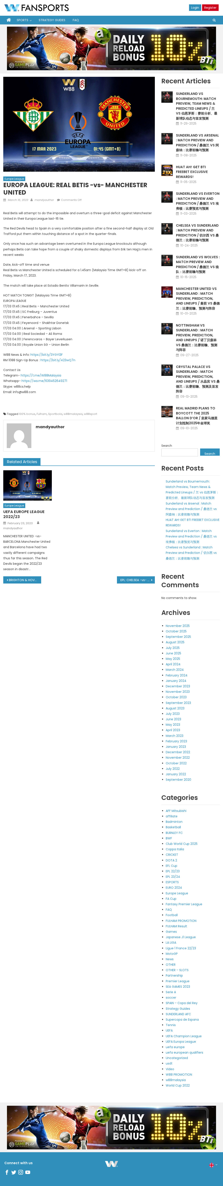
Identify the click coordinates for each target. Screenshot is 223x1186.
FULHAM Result (176, 926)
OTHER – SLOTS (177, 970)
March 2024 (175, 669)
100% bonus (27, 414)
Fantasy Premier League (184, 904)
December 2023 (178, 686)
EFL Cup (171, 866)
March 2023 (174, 736)
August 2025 (175, 642)
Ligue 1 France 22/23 (181, 948)
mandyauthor (44, 200)
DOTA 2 (171, 860)
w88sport (90, 414)
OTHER (171, 964)
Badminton (174, 822)
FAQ (76, 20)
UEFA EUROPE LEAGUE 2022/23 (24, 514)
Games (171, 931)
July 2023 (173, 714)
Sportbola (55, 414)
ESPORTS (172, 882)
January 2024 (176, 681)
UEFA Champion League (184, 1036)
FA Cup (171, 899)
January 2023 (176, 746)
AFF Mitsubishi (176, 811)
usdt (169, 1063)
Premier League (177, 981)
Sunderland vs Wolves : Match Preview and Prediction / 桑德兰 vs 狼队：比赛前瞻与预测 (198, 264)
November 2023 (178, 692)
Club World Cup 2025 (182, 844)
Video (170, 1069)
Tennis (171, 1025)
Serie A (171, 992)
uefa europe (175, 1047)
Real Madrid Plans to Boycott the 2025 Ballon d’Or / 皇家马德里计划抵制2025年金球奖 (197, 415)
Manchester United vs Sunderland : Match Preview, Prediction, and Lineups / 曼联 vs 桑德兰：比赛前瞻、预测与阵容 (198, 298)
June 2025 (173, 653)
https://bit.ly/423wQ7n (58, 360)
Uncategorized (177, 1058)
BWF (169, 838)
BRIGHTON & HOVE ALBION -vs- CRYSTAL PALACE (25, 580)
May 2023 (173, 724)
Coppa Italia (175, 849)
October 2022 (176, 763)
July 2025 (173, 648)
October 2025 (176, 631)
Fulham (42, 414)
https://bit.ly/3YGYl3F (46, 355)
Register (210, 7)
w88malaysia (73, 414)
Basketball (173, 827)
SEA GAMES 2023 (178, 986)
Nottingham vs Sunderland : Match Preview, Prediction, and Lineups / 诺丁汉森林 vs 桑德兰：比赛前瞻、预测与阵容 (196, 337)
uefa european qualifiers (184, 1052)
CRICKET (172, 854)
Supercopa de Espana (182, 1019)
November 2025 (178, 626)
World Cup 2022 (178, 1085)
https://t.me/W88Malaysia (41, 375)
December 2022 (178, 752)
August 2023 (175, 708)
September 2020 (178, 779)
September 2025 (178, 637)
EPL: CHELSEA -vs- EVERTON (137, 580)
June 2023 (173, 719)
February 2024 (177, 675)
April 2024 (173, 664)
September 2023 (178, 703)
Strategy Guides (52, 20)
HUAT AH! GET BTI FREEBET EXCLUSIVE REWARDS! (192, 172)
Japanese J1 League (181, 937)
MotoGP (172, 954)
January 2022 (176, 774)
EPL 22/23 (173, 871)
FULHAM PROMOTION (181, 921)
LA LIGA (171, 942)
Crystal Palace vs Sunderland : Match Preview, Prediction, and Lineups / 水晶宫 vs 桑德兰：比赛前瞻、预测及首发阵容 (198, 379)
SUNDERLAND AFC (178, 1014)
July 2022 (173, 769)
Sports (22, 20)
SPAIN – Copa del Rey (182, 1003)
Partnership (174, 975)
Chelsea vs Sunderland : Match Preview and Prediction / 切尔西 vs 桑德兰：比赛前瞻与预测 (197, 233)
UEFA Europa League (181, 1041)
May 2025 (173, 659)
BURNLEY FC (174, 833)
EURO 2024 (174, 887)
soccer (171, 997)
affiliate (171, 816)
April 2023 (173, 730)
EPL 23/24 (173, 877)
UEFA (169, 1030)
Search (166, 445)
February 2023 (176, 741)
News (170, 959)
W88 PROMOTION (179, 1074)
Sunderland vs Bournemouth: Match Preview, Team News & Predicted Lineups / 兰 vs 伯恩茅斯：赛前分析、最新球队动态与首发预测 (196, 106)
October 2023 (176, 697)
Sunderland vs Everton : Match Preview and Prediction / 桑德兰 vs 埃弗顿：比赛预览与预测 (198, 201)
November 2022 (178, 757)
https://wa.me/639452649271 (44, 381)
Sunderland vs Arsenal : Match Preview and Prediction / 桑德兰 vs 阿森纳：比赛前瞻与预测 (197, 142)
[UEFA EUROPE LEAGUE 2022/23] (27, 485)
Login (195, 7)
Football (172, 915)
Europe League (14, 179)
